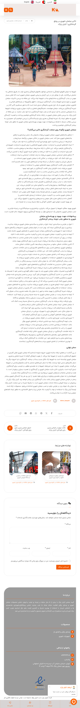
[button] (6, 10)
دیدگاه (68, 524)
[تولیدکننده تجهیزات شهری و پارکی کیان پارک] (55, 10)
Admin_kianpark (65, 401)
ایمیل (47, 548)
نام (69, 548)
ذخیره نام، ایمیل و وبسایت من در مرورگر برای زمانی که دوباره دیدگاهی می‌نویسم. (39, 561)
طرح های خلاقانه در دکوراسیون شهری (41, 401)
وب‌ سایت (26, 548)
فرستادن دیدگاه (63, 567)
